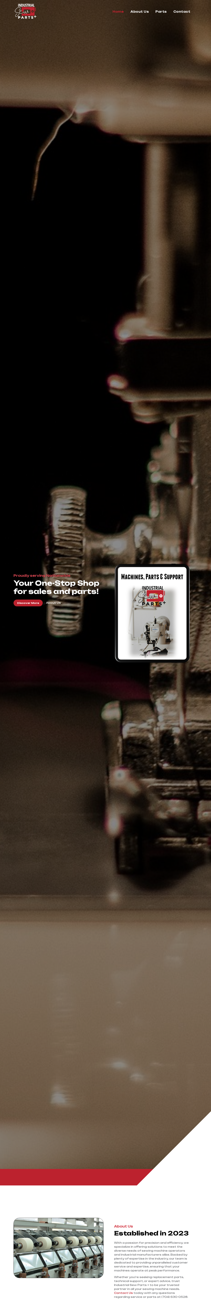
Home (118, 11)
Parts (161, 11)
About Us (139, 11)
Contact (181, 11)
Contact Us (123, 1293)
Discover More (28, 603)
